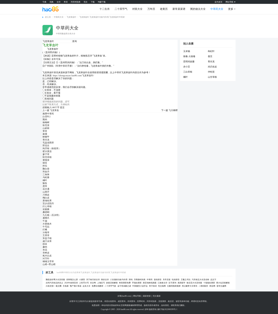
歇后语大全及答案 (194, 283)
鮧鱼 (45, 183)
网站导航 (137, 296)
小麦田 (82, 279)
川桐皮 (46, 195)
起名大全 (86, 286)
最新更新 (147, 296)
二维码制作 (203, 286)
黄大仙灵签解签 (223, 283)
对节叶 (46, 258)
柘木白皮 (47, 255)
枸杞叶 (211, 51)
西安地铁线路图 (149, 283)
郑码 (131, 279)
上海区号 (101, 283)
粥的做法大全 (198, 9)
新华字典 (98, 301)
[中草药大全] (47, 30)
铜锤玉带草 (48, 261)
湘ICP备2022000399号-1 (167, 309)
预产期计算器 (75, 286)
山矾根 (46, 128)
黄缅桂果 (47, 200)
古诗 (58, 2)
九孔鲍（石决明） (52, 215)
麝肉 (45, 247)
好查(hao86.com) (124, 296)
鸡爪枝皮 (212, 67)
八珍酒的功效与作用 (118, 279)
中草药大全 (216, 9)
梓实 (45, 166)
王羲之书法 (185, 279)
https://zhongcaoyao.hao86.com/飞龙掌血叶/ (73, 75)
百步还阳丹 (48, 203)
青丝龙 (46, 140)
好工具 (48, 17)
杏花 (45, 250)
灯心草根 (47, 206)
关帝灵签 (167, 279)
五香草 (46, 235)
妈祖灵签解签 (112, 283)
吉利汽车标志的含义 (54, 283)
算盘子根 (47, 238)
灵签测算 (162, 301)
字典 (44, 2)
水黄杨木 (47, 224)
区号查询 (172, 283)
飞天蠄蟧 (173, 110)
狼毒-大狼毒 (189, 56)
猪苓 (45, 163)
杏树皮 (46, 253)
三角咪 (46, 174)
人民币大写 (84, 283)
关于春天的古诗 (93, 279)
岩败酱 (46, 209)
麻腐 (45, 134)
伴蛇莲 (211, 72)
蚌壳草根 (47, 157)
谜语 (178, 301)
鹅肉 (45, 119)
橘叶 (45, 180)
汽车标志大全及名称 (200, 279)
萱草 (45, 131)
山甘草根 (212, 77)
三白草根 (187, 72)
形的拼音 (158, 279)
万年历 (151, 9)
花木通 (46, 189)
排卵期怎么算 (72, 279)
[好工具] (50, 8)
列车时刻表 (75, 2)
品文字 (213, 279)
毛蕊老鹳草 (48, 142)
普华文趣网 (221, 286)
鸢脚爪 (46, 218)
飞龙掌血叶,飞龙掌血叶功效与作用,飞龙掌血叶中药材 (102, 17)
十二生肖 (104, 9)
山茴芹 (46, 192)
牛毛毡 (46, 226)
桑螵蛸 (46, 212)
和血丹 (46, 171)
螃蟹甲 (46, 137)
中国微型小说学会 (140, 286)
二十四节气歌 (110, 286)
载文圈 (58, 286)
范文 (86, 2)
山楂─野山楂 (49, 264)
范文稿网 (162, 286)
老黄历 (164, 9)
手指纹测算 (137, 283)
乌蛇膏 (46, 177)
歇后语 (171, 301)
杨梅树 (46, 122)
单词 (66, 2)
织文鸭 (93, 283)
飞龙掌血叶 (71, 17)
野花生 (46, 145)
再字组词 (153, 286)
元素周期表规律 (174, 286)
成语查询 (121, 301)
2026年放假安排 (71, 283)
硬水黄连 (47, 151)
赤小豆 (186, 67)
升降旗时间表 (139, 279)
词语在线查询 (110, 301)
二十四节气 (121, 9)
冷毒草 (46, 232)
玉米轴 (186, 51)
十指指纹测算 (209, 283)
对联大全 (137, 9)
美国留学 (181, 283)
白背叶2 (47, 116)
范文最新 (157, 296)
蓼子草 (46, 154)
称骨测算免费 (125, 283)
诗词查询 (131, 301)
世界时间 (141, 301)
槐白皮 (46, 198)
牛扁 (45, 221)
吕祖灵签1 (50, 286)
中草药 (150, 279)
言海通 (66, 286)
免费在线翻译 (97, 286)
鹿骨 (45, 186)
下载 (93, 2)
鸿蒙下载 (102, 2)
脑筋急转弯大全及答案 (55, 279)
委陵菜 (46, 160)
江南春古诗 (162, 283)
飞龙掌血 (54, 110)
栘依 (45, 244)
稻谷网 (212, 286)
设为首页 (218, 2)
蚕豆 (210, 56)
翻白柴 (46, 169)
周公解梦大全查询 (189, 286)
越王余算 (47, 241)
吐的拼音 (176, 279)
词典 (51, 2)
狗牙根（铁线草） (52, 148)
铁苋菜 (46, 125)
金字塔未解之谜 (124, 286)
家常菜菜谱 (178, 9)
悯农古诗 (105, 279)
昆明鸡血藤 (189, 61)
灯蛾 (45, 229)
